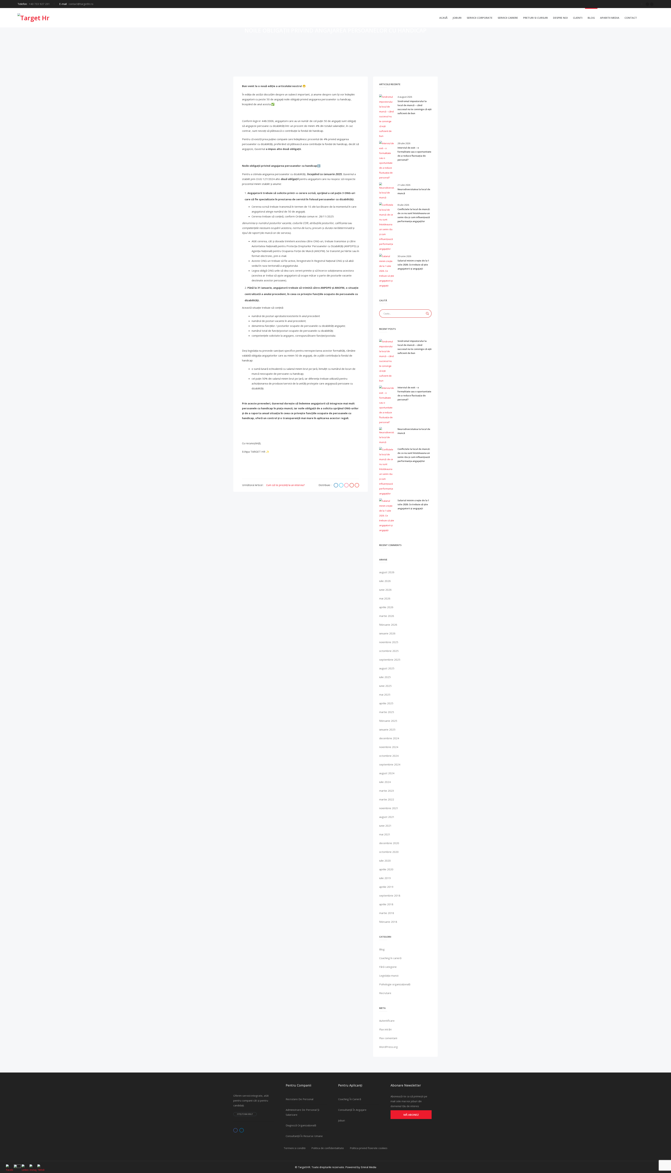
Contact (631, 17)
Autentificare (387, 1020)
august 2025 (386, 668)
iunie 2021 (385, 825)
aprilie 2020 (386, 869)
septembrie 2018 (389, 895)
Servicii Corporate (479, 17)
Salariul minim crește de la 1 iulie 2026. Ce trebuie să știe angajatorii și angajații (413, 264)
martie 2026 (386, 616)
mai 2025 (384, 694)
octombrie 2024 (389, 755)
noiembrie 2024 (388, 747)
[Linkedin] (652, 4)
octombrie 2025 (389, 651)
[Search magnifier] (427, 313)
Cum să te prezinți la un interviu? (285, 485)
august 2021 (386, 817)
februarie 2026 (388, 624)
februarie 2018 (388, 921)
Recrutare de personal (299, 1099)
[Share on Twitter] (341, 485)
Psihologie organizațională (394, 984)
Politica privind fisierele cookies (368, 1148)
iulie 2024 (385, 782)
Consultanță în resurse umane (304, 1136)
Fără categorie (388, 967)
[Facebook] (647, 4)
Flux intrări (385, 1029)
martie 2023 (386, 790)
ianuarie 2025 (387, 729)
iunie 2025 (385, 686)
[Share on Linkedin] (346, 485)
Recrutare (385, 993)
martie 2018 (386, 913)
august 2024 (386, 773)
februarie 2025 (388, 720)
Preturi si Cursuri (535, 17)
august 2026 (386, 572)
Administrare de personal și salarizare (302, 1112)
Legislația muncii (388, 975)
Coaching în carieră (390, 958)
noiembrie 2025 (388, 642)
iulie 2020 (385, 860)
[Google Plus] (352, 485)
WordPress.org (388, 1047)
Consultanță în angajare (352, 1109)
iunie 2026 (385, 589)
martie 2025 (386, 712)
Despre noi (560, 17)
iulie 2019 (385, 878)
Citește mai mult (245, 1114)
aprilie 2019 (386, 886)
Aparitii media (609, 17)
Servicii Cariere (508, 17)
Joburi (457, 17)
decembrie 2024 (389, 738)
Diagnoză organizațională (301, 1125)
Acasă (443, 17)
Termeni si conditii (294, 1148)
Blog (591, 17)
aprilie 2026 (386, 607)
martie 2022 (386, 799)
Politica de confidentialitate (327, 1148)
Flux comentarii (388, 1038)
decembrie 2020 (389, 843)
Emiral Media (368, 1167)
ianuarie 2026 (387, 633)
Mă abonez (411, 1114)
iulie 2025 (385, 677)
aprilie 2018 (386, 904)
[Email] (357, 485)
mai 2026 (384, 598)
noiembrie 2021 (388, 808)
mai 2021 (384, 834)
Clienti (577, 17)
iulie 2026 (385, 581)
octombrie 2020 (389, 852)
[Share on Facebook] (336, 485)
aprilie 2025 (386, 703)
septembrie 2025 (389, 659)
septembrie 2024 (389, 764)
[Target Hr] (33, 17)
